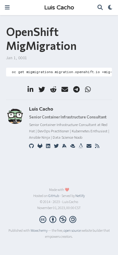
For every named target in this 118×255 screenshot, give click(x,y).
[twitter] (41, 89)
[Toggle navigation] (7, 7)
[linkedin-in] (30, 89)
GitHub (53, 196)
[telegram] (76, 89)
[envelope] (64, 89)
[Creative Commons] (59, 219)
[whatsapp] (87, 89)
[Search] (100, 7)
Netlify (80, 196)
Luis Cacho (59, 7)
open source (72, 230)
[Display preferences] (110, 7)
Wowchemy (39, 230)
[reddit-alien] (53, 89)
